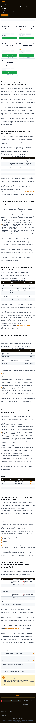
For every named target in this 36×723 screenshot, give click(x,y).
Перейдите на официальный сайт (12, 628)
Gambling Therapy (6, 700)
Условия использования (26, 701)
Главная (2, 710)
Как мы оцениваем (25, 704)
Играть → (9, 37)
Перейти (31, 481)
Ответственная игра (25, 705)
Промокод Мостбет (3, 715)
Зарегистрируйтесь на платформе (24, 325)
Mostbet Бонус (3, 714)
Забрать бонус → (26, 37)
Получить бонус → (9, 55)
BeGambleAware (13, 700)
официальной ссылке (29, 191)
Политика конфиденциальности (27, 700)
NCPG (19, 700)
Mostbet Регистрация (4, 711)
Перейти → (27, 55)
